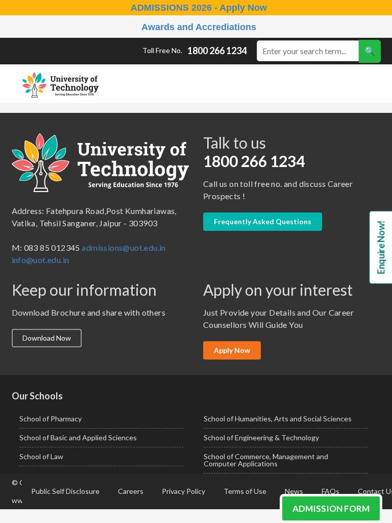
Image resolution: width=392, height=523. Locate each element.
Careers (130, 491)
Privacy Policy (183, 491)
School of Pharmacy (50, 418)
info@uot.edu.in (40, 260)
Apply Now (232, 350)
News (294, 491)
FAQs (330, 491)
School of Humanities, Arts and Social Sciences (278, 418)
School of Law (41, 456)
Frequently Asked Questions (262, 221)
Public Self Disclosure (65, 491)
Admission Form (331, 508)
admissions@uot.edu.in (123, 247)
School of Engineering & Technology (261, 437)
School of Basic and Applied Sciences (78, 437)
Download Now (46, 338)
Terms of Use (245, 491)
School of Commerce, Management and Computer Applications (266, 460)
